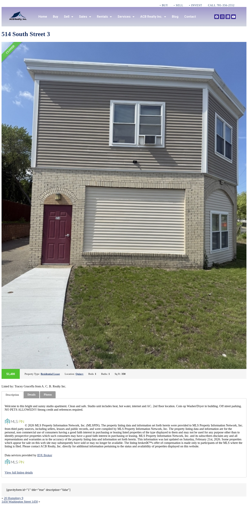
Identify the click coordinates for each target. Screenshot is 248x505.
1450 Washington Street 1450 (20, 501)
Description (12, 394)
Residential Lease (50, 373)
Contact (190, 16)
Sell (66, 16)
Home (42, 16)
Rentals (102, 16)
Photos (48, 394)
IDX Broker (44, 455)
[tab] (12, 394)
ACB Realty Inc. (151, 16)
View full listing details (19, 472)
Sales (83, 16)
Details (31, 394)
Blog (175, 16)
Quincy (80, 373)
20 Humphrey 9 (13, 498)
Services (124, 16)
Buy (55, 16)
